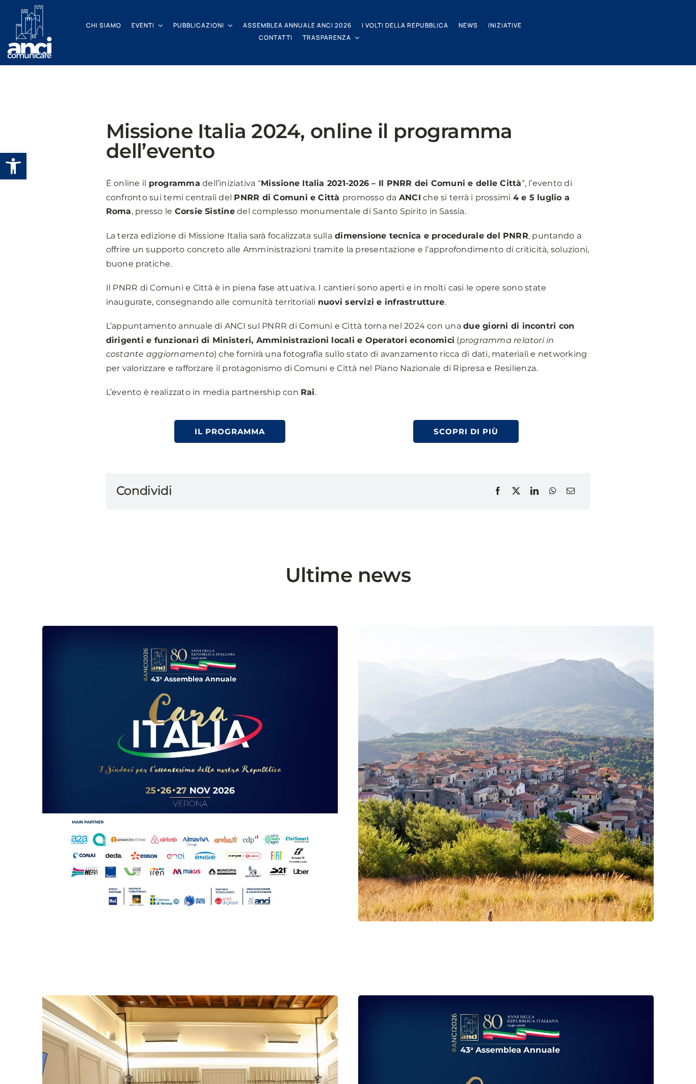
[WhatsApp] (552, 491)
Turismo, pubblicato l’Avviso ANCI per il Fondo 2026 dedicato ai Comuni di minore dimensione (488, 956)
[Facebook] (498, 491)
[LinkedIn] (534, 491)
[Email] (570, 491)
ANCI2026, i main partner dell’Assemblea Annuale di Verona (175, 956)
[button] (13, 166)
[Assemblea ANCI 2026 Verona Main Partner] (190, 629)
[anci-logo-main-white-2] (29, 9)
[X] (516, 491)
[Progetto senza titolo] (506, 629)
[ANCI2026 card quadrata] (506, 999)
